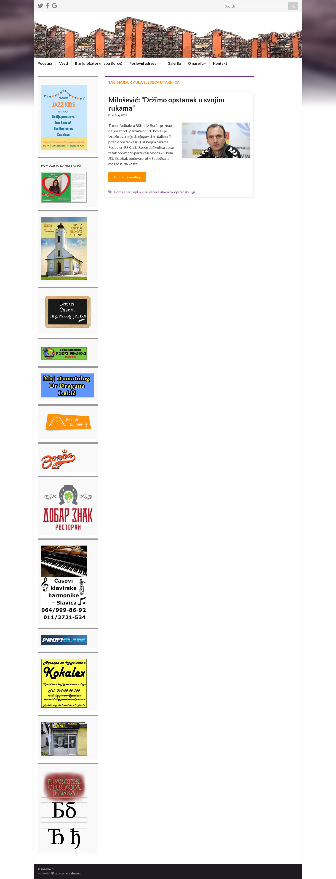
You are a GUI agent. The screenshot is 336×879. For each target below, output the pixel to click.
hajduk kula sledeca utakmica (152, 192)
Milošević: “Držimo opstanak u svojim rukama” (166, 104)
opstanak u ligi (184, 192)
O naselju (196, 63)
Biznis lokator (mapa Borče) (98, 63)
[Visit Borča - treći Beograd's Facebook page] (47, 5)
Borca (118, 192)
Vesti (63, 63)
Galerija (174, 63)
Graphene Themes (69, 873)
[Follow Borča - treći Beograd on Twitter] (40, 5)
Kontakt (220, 63)
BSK (127, 192)
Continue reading (127, 177)
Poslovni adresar (144, 63)
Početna (45, 63)
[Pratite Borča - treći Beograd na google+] (54, 5)
